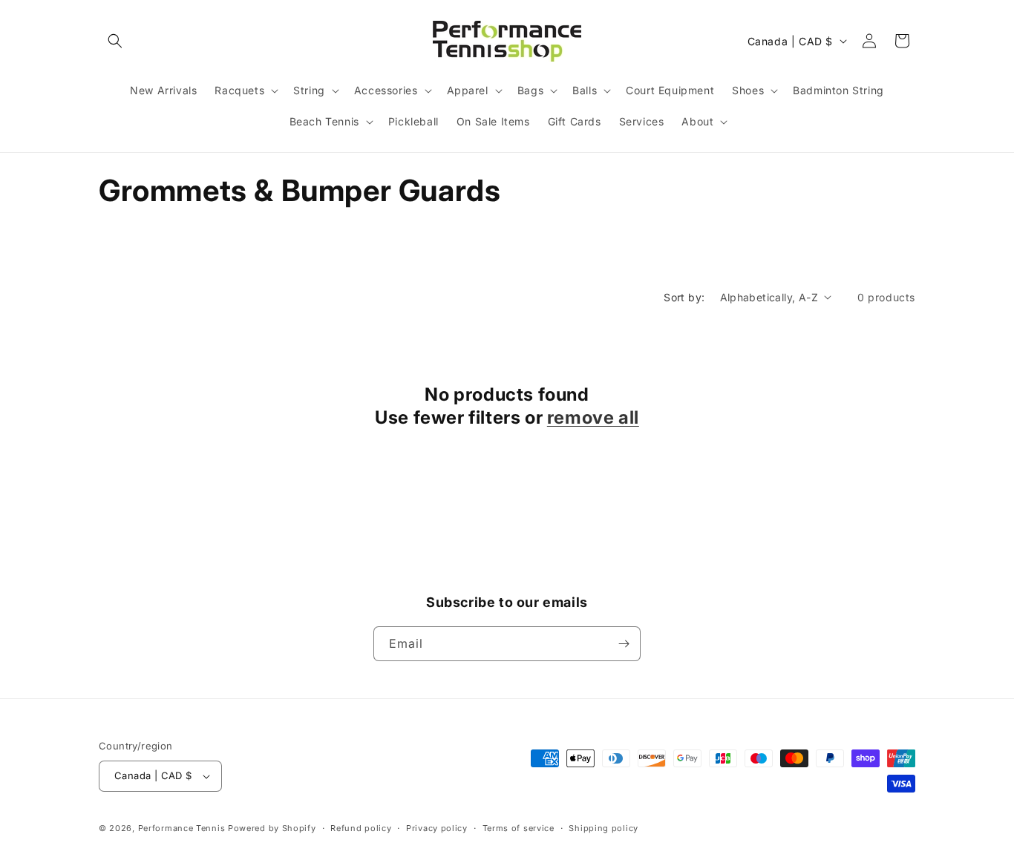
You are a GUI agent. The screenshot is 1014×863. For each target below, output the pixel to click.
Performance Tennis (182, 828)
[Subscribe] (623, 643)
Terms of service (519, 828)
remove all (593, 417)
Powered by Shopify (272, 828)
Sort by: (684, 297)
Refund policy (360, 828)
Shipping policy (603, 828)
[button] (115, 40)
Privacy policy (437, 828)
